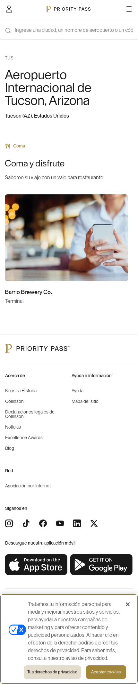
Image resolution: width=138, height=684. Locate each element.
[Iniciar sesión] (9, 9)
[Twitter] (94, 523)
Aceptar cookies (106, 672)
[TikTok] (26, 523)
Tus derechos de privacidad (52, 672)
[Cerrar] (128, 604)
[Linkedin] (77, 523)
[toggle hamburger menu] (129, 9)
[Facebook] (43, 523)
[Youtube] (60, 523)
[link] (36, 564)
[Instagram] (9, 523)
